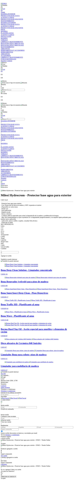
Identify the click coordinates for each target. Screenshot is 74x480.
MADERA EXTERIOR (8, 22)
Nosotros (3, 61)
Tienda (3, 12)
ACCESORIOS (6, 55)
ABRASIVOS (5, 48)
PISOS (3, 29)
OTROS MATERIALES (8, 59)
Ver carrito (4, 455)
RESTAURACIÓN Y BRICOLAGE (12, 43)
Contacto (9, 61)
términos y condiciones (12, 435)
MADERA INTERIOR (8, 14)
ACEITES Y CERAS (7, 17)
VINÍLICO (4, 40)
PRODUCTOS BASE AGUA (10, 15)
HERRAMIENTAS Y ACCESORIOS (12, 50)
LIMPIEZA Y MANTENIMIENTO (12, 42)
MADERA (4, 31)
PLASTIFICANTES (7, 33)
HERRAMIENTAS (7, 52)
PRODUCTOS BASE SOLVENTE (12, 19)
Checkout (4, 464)
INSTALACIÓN (6, 36)
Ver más (3, 373)
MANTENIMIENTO (7, 21)
